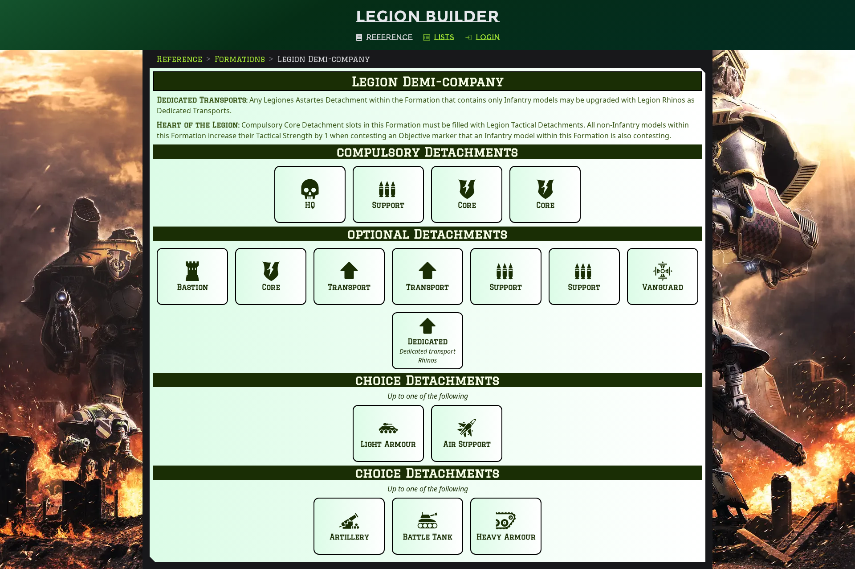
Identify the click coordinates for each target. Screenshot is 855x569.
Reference (179, 58)
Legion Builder (427, 16)
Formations (240, 58)
